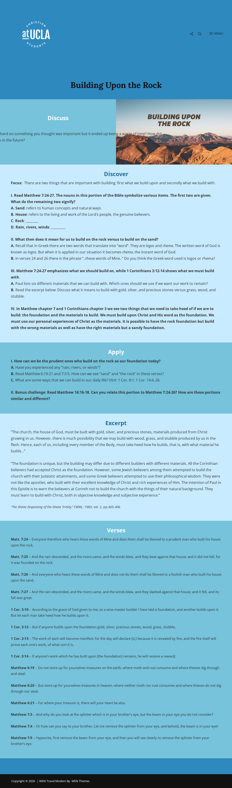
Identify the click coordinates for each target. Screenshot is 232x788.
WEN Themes (80, 781)
